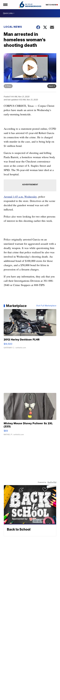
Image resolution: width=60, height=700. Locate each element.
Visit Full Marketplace (46, 306)
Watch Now (51, 5)
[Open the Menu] (5, 4)
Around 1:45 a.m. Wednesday (20, 196)
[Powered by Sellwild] (51, 482)
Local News (13, 26)
